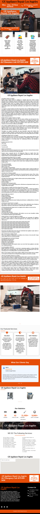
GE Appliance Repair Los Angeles (13, 276)
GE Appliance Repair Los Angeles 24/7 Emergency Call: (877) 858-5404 (14, 61)
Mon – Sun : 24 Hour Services (10, 6)
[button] (18, 383)
